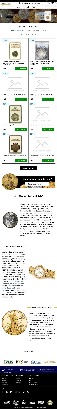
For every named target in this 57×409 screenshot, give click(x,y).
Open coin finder (35, 184)
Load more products (28, 168)
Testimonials (53, 6)
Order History (18, 382)
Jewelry (47, 6)
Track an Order (18, 380)
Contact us (4, 378)
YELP (12, 283)
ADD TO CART (21, 69)
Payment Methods (33, 382)
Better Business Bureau (11, 288)
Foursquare (12, 286)
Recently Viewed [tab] (28, 34)
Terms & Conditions (5, 384)
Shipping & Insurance (33, 384)
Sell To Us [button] (40, 6)
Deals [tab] (44, 31)
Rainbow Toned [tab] (32, 31)
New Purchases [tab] (17, 31)
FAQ (30, 380)
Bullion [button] (3, 6)
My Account (4, 380)
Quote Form (34, 6)
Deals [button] (23, 6)
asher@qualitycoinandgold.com (48, 371)
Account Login (18, 378)
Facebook (5, 283)
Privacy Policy (4, 382)
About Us (31, 378)
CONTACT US (28, 351)
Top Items (28, 6)
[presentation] (2, 16)
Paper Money (18, 6)
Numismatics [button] (10, 6)
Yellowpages (19, 283)
